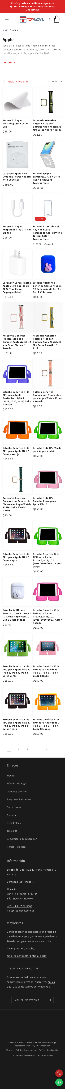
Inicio (5, 29)
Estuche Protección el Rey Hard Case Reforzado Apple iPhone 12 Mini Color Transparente (47, 233)
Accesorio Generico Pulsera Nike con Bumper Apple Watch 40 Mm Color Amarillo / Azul (47, 342)
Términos (12, 830)
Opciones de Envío (17, 791)
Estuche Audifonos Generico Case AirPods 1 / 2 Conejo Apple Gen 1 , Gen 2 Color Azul (47, 287)
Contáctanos (14, 807)
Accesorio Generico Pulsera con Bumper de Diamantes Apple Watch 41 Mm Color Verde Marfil (17, 504)
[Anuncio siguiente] (58, 6)
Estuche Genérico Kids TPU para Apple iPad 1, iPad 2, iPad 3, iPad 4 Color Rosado (46, 671)
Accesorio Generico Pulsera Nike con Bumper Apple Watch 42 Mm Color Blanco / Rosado (17, 342)
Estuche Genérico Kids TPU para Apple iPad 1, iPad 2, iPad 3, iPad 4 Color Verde (16, 671)
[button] (7, 19)
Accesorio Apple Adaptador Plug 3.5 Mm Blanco (17, 229)
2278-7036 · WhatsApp (19, 905)
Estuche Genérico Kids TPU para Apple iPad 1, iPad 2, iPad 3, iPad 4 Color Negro (16, 724)
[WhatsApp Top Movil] (59, 1082)
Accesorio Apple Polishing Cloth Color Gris (15, 123)
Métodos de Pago (16, 783)
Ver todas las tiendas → (21, 881)
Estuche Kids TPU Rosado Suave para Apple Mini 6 (44, 501)
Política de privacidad (49, 1050)
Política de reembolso (26, 1050)
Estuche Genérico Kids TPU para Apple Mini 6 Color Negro (16, 557)
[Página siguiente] (56, 749)
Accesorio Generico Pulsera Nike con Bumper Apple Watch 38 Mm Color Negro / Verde (47, 125)
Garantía (12, 815)
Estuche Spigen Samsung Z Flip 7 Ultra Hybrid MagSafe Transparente (46, 178)
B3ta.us (9, 1050)
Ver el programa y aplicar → (23, 948)
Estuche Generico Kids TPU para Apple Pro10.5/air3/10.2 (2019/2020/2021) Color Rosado (47, 616)
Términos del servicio (25, 1055)
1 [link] (9, 749)
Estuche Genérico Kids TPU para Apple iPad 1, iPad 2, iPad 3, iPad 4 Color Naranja (46, 724)
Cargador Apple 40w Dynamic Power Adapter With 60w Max (17, 176)
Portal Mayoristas (17, 846)
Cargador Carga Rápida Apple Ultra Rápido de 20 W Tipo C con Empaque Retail (17, 287)
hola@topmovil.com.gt (20, 910)
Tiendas (11, 775)
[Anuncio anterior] (6, 6)
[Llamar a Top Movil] (59, 1073)
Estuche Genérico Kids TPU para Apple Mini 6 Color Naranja (16, 451)
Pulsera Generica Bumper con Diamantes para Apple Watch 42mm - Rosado (47, 396)
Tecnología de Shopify (25, 1045)
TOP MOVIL (20, 1042)
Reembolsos (14, 822)
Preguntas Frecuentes (19, 799)
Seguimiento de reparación (22, 838)
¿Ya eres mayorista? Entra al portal (27, 955)
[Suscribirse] (50, 1000)
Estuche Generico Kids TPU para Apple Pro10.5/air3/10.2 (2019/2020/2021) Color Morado (17, 398)
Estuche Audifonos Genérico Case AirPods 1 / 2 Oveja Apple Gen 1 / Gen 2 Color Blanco (17, 615)
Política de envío (45, 1055)
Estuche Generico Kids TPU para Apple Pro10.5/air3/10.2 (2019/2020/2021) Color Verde (47, 560)
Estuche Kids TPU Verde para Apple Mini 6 (47, 449)
